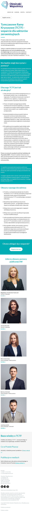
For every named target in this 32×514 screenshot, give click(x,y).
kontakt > (3, 295)
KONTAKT (28, 12)
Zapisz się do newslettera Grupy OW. (9, 490)
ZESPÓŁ (22, 12)
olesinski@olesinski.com (7, 473)
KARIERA (16, 12)
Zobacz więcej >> (20, 463)
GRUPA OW (10, 12)
